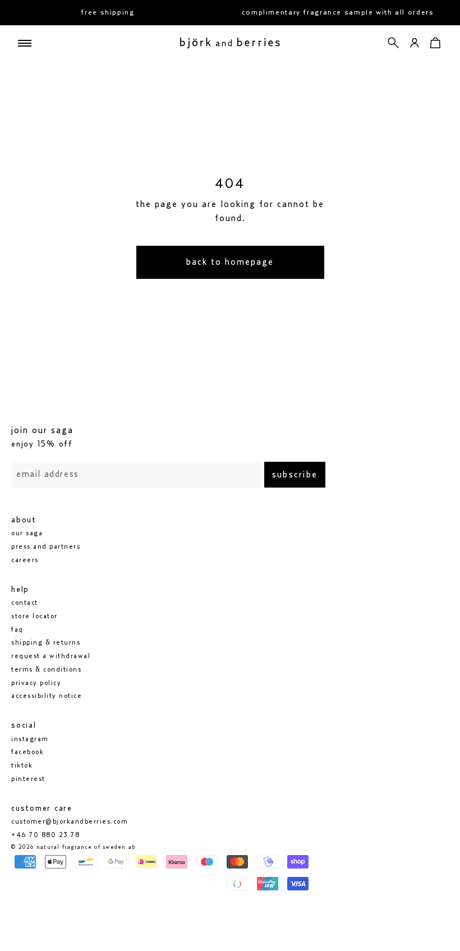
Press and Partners (45, 546)
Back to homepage (230, 262)
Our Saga (27, 533)
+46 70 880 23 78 (45, 834)
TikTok (22, 765)
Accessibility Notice (46, 695)
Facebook (27, 751)
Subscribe (295, 474)
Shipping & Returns (45, 642)
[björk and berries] (230, 43)
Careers (25, 560)
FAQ (17, 629)
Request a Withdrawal (50, 656)
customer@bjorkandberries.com (69, 821)
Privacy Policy (36, 682)
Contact (24, 602)
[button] (394, 43)
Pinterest (28, 778)
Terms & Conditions (46, 669)
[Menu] (24, 43)
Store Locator (34, 616)
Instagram (30, 739)
